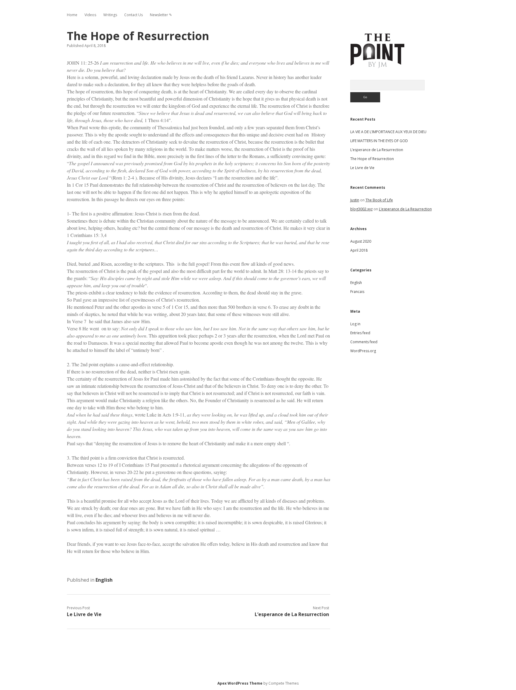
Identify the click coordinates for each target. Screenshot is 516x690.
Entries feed (360, 332)
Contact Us (133, 14)
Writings (110, 14)
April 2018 (359, 250)
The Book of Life (379, 200)
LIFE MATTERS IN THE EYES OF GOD (379, 140)
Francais (357, 291)
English (104, 580)
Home (72, 14)
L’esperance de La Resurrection (292, 614)
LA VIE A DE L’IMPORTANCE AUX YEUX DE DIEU (388, 131)
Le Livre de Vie (84, 614)
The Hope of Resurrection (372, 158)
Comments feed (363, 341)
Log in (355, 323)
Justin (354, 200)
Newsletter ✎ (161, 14)
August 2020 (360, 241)
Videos (90, 14)
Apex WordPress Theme (239, 683)
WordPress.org (363, 350)
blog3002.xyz (361, 209)
